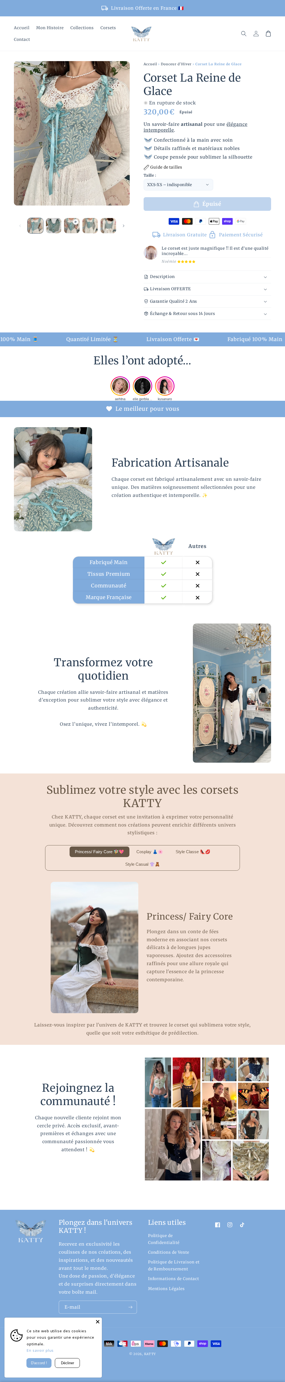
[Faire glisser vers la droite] (123, 230)
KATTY (150, 1354)
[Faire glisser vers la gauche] (20, 230)
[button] (244, 33)
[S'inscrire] (130, 1307)
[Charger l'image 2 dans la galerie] (54, 230)
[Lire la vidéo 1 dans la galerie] (72, 230)
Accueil (150, 68)
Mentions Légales (166, 1288)
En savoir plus (40, 1350)
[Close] (97, 1322)
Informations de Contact (173, 1278)
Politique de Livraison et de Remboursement (174, 1265)
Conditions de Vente (168, 1252)
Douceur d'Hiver (176, 68)
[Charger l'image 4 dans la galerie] (108, 230)
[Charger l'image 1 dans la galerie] (35, 230)
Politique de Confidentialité (164, 1239)
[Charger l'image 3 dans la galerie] (90, 230)
